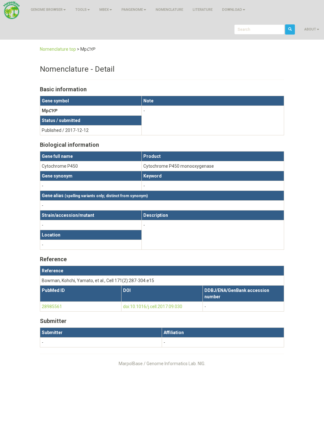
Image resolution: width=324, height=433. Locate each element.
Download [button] (232, 10)
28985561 (52, 306)
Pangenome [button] (132, 10)
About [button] (310, 29)
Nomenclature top (58, 49)
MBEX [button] (104, 10)
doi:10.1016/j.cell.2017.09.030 (152, 306)
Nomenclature (169, 10)
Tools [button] (81, 10)
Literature (203, 10)
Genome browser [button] (47, 10)
